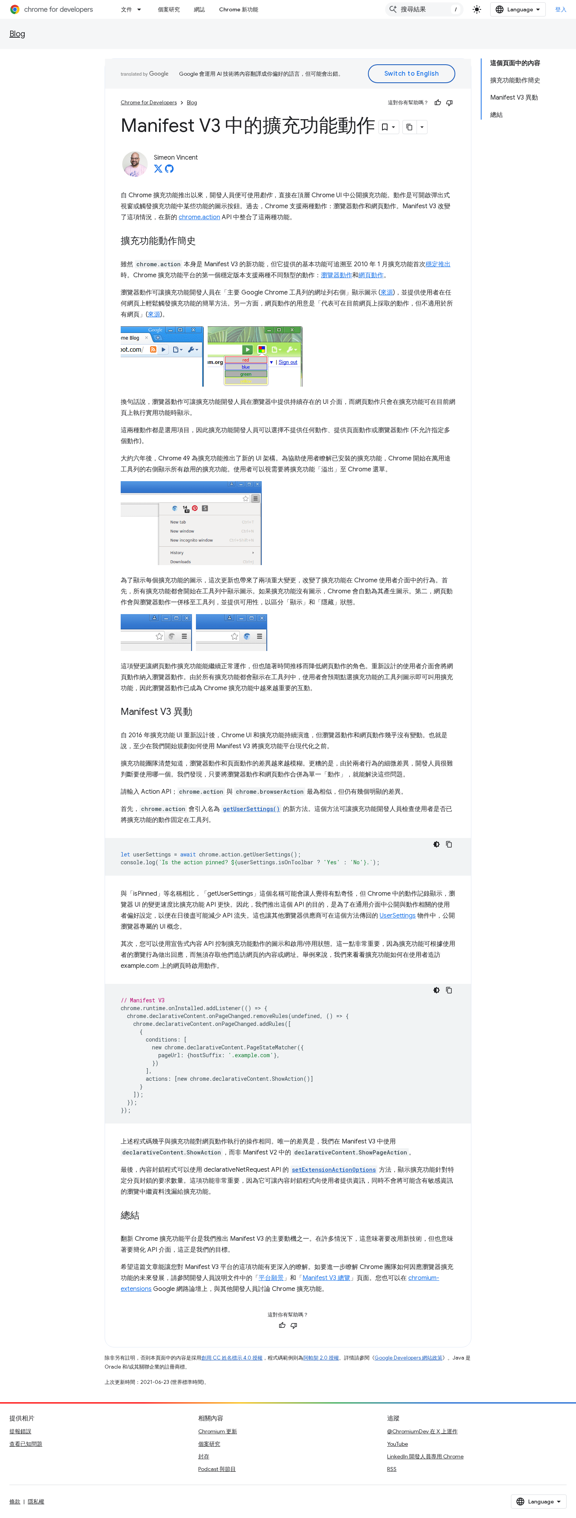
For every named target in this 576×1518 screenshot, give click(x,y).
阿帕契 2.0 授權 (321, 1357)
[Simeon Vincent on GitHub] (169, 171)
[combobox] (424, 9)
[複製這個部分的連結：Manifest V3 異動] (200, 712)
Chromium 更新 (217, 1431)
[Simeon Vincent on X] (158, 171)
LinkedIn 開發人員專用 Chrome (425, 1456)
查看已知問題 (25, 1443)
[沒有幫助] (449, 103)
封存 (203, 1456)
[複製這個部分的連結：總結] (147, 1216)
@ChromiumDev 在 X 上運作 (422, 1431)
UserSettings (398, 916)
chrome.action (199, 217)
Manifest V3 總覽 (326, 1278)
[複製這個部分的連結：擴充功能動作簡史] (204, 241)
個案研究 (169, 9)
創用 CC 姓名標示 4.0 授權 (232, 1357)
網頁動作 (371, 275)
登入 (561, 9)
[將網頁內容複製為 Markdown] (410, 127)
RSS (392, 1469)
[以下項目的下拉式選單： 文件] (141, 9)
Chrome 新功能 (238, 9)
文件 (126, 9)
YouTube (397, 1443)
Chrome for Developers (149, 102)
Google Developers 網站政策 (408, 1357)
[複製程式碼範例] (449, 844)
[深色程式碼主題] (436, 844)
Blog (17, 34)
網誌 (199, 9)
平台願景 (271, 1278)
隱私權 (36, 1501)
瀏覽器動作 (336, 275)
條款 (14, 1501)
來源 (386, 292)
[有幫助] (438, 103)
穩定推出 (438, 264)
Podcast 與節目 (217, 1469)
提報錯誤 (20, 1431)
